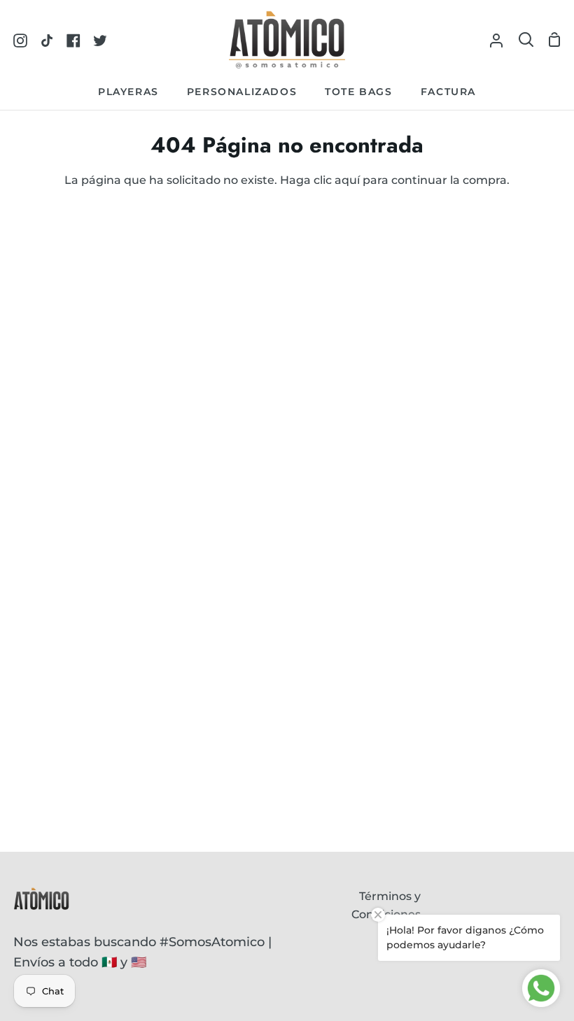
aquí (347, 180)
